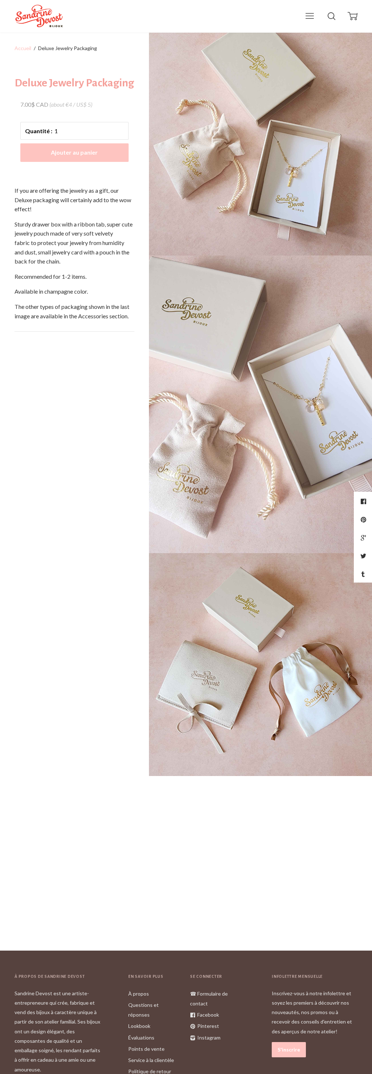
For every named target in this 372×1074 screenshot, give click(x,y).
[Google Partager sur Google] (364, 537)
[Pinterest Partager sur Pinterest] (364, 519)
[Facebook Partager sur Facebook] (364, 501)
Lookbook (139, 1026)
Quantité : (38, 130)
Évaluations (141, 1037)
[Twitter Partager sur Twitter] (364, 555)
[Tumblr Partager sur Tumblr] (364, 574)
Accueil (23, 48)
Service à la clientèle (151, 1060)
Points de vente (146, 1049)
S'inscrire (289, 1049)
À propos (138, 994)
